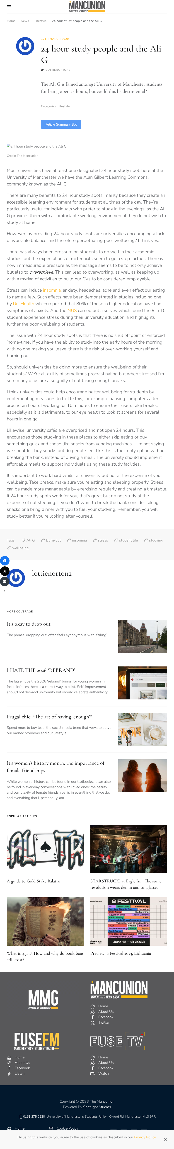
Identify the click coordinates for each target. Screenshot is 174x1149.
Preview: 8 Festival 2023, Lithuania (120, 953)
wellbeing (20, 548)
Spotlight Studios (97, 1106)
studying (156, 540)
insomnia (52, 290)
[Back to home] (87, 7)
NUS (72, 310)
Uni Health (23, 304)
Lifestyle (64, 106)
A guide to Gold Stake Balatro (33, 881)
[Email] (5, 581)
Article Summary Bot (61, 124)
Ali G (31, 540)
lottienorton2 (58, 70)
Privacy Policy (145, 1137)
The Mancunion (102, 1101)
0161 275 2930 (34, 1116)
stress (103, 540)
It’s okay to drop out (29, 624)
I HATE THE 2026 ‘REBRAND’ (41, 670)
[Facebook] (5, 560)
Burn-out (53, 540)
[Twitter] (5, 571)
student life (128, 540)
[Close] (165, 1139)
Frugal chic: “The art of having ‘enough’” (49, 716)
